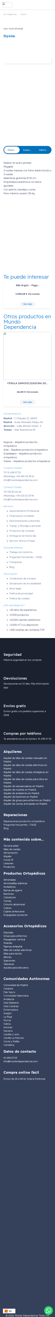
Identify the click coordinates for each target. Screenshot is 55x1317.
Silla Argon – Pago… (27, 285)
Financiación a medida (21, 515)
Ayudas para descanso (16, 967)
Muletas (8, 943)
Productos (9, 866)
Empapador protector (16, 914)
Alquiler (8, 856)
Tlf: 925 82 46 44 (12, 491)
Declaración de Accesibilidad (25, 583)
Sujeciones (9, 960)
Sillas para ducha (13, 953)
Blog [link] (6, 828)
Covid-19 (8, 859)
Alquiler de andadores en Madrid (21, 793)
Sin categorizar (10, 14)
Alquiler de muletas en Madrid (20, 789)
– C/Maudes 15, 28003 (20, 418)
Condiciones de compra (22, 578)
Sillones (8, 957)
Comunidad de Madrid (16, 985)
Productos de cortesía (21, 530)
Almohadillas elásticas (15, 883)
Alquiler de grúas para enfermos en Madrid (27, 800)
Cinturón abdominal (14, 904)
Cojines (7, 907)
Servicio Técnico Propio (22, 540)
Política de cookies (19, 598)
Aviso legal (15, 588)
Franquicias (15, 562)
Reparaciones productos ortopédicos (24, 821)
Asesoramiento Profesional (24, 510)
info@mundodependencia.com (21, 480)
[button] (27, 5)
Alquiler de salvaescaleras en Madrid (23, 786)
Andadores (10, 886)
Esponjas (8, 932)
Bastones (9, 893)
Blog (11, 567)
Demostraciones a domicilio (24, 520)
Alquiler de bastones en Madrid (21, 796)
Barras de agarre (13, 890)
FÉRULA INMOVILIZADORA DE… (27, 383)
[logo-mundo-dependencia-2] (7, 4)
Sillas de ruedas (12, 849)
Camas (7, 900)
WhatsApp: (19, 476)
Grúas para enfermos (15, 935)
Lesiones (8, 863)
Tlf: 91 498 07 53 (12, 472)
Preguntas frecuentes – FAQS (25, 557)
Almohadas (10, 879)
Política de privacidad (21, 593)
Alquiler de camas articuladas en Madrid (25, 803)
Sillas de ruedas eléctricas (18, 950)
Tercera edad (11, 845)
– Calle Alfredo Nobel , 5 (22, 425)
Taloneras (9, 964)
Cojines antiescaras (14, 911)
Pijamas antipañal (13, 946)
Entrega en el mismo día (22, 535)
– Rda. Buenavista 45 (19, 429)
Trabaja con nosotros (21, 552)
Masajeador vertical (14, 939)
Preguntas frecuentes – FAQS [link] (20, 824)
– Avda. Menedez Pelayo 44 (23, 422)
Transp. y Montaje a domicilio (25, 525)
